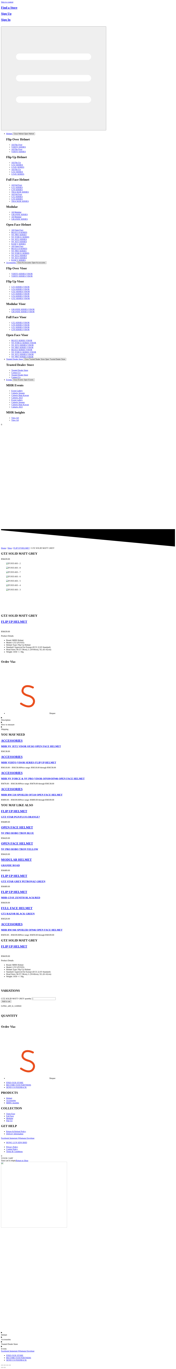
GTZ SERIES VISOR (20, 291)
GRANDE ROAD (10, 865)
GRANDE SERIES (19, 214)
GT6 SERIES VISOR (20, 325)
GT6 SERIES (17, 190)
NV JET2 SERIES (19, 239)
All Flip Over (16, 145)
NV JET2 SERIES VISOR (22, 345)
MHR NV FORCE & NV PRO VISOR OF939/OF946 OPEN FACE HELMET (43, 778)
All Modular (16, 212)
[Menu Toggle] (53, 78)
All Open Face (17, 230)
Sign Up (6, 13)
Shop (10, 548)
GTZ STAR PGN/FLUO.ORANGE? (20, 817)
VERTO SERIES (18, 147)
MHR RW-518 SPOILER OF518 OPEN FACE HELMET (31, 794)
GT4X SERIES (17, 167)
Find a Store (9, 7)
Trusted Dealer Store (19, 370)
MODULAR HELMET (16, 859)
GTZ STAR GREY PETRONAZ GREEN (23, 881)
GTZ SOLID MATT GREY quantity (16, 998)
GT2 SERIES (17, 187)
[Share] (7, 1365)
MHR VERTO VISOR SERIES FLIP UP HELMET (28, 762)
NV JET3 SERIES (19, 242)
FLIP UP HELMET (21, 548)
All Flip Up (16, 162)
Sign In (5, 19)
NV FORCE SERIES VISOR (23, 343)
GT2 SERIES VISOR (20, 323)
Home (3, 548)
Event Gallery (17, 391)
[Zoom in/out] (2, 1365)
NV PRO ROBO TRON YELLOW (19, 849)
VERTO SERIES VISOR (22, 274)
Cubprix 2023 (17, 398)
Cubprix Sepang (18, 393)
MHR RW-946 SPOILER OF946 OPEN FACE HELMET (31, 930)
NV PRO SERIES (19, 235)
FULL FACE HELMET (16, 908)
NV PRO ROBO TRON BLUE (17, 833)
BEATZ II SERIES (19, 232)
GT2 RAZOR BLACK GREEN (18, 913)
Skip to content (7, 2)
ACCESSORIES (12, 740)
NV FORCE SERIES (20, 237)
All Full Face (16, 185)
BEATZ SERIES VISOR (21, 340)
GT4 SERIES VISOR (20, 289)
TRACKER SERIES (20, 192)
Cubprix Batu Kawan (20, 395)
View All (15, 418)
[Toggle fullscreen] (5, 1365)
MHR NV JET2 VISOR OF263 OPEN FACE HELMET (31, 746)
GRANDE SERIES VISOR (23, 309)
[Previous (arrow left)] (2, 1367)
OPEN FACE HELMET (17, 827)
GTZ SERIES (17, 165)
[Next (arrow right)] (5, 1367)
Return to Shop (22, 1160)
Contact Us (15, 373)
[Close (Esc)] (10, 1365)
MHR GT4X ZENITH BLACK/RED (20, 897)
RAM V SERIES (18, 244)
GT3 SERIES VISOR (20, 287)
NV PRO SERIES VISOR (22, 347)
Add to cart (6, 1001)
